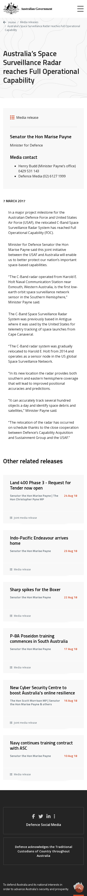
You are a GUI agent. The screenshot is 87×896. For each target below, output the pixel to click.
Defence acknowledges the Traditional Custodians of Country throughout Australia (43, 851)
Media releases (29, 22)
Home (12, 22)
